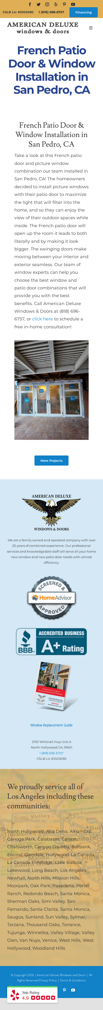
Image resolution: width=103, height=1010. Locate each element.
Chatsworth (19, 846)
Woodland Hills (48, 948)
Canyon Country (51, 846)
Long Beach (45, 870)
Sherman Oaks (23, 901)
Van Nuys (29, 940)
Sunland (34, 917)
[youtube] (73, 4)
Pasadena (63, 885)
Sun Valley (57, 917)
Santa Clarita (44, 909)
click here (42, 319)
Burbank (80, 846)
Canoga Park (21, 839)
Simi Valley (53, 901)
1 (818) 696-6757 (51, 12)
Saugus (15, 917)
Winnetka (37, 932)
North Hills (38, 878)
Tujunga (16, 932)
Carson (69, 839)
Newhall (16, 878)
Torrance (71, 924)
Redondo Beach (40, 893)
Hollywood (57, 854)
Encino (14, 854)
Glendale (34, 854)
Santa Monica (75, 893)
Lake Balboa (68, 862)
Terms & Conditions (73, 980)
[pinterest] (64, 4)
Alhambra (80, 831)
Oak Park (40, 885)
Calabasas (48, 839)
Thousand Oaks (43, 924)
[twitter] (38, 4)
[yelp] (56, 4)
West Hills (69, 940)
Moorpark (17, 885)
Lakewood (18, 870)
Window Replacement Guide (51, 725)
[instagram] (47, 4)
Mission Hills (65, 878)
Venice (49, 940)
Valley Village (65, 932)
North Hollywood (25, 831)
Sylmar (77, 917)
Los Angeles (73, 870)
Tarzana (15, 924)
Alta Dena (57, 831)
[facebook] (30, 4)
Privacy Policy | (49, 980)
